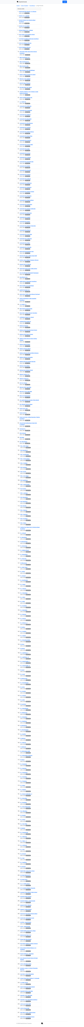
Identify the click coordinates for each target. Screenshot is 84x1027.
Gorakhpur (32, 5)
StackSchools (23, 2)
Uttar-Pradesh (24, 5)
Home (18, 5)
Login (64, 2)
